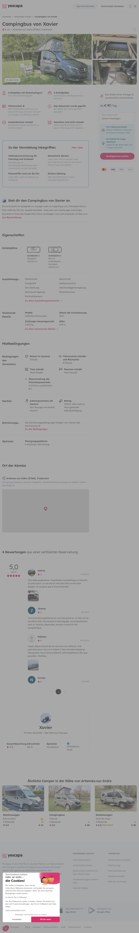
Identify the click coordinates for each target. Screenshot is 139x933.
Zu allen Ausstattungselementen (42, 300)
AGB (63, 927)
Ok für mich (45, 919)
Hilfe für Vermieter (117, 881)
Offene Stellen (51, 927)
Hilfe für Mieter (80, 888)
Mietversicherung (117, 870)
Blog (27, 927)
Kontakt (37, 927)
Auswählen (17, 919)
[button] (5, 928)
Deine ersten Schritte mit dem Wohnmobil (85, 872)
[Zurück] (5, 798)
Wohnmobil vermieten (112, 6)
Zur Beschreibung (11, 217)
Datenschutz (74, 927)
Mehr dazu (77, 147)
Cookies (87, 927)
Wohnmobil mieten (82, 865)
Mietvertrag (114, 865)
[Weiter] (41, 798)
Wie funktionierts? (82, 860)
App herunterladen (85, 6)
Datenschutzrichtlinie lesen (15, 910)
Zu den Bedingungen (36, 429)
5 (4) (7, 29)
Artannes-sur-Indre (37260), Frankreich (32, 29)
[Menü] (132, 6)
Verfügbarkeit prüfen (117, 156)
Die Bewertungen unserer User (85, 881)
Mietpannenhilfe (116, 876)
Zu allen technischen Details (40, 329)
